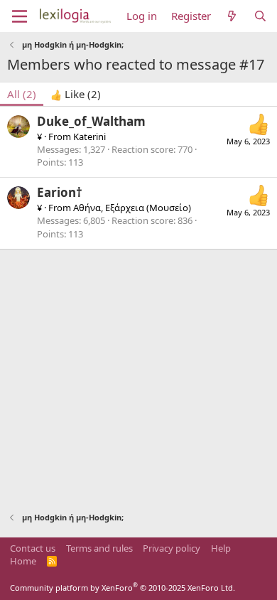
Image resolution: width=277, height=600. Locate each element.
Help (221, 548)
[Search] (260, 16)
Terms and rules (99, 548)
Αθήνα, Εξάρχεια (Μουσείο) (132, 207)
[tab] (75, 94)
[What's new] (232, 16)
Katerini (89, 136)
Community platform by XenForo (122, 587)
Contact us (32, 548)
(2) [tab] (21, 94)
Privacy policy (171, 548)
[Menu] (19, 16)
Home (23, 561)
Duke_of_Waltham (91, 121)
